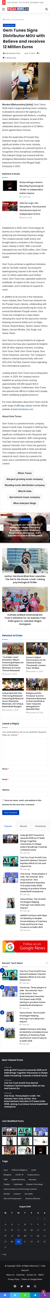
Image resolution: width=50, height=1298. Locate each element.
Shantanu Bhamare (32, 1198)
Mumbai (7, 1194)
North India (25, 491)
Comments (40, 826)
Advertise (20, 1275)
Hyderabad (18, 1184)
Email (5, 779)
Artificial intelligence (19, 1170)
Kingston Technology (34, 1184)
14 (31, 1230)
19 (18, 1236)
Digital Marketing (18, 1179)
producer (17, 1194)
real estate (29, 1194)
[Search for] (46, 10)
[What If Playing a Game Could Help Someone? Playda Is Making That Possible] (40, 1141)
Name (5, 769)
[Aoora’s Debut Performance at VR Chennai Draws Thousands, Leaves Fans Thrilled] (37, 648)
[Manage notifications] (43, 1292)
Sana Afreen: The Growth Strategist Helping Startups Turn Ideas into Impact (33, 903)
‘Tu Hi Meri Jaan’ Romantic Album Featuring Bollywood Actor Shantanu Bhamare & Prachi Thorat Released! (12, 664)
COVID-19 (19, 1175)
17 (5, 1236)
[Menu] (3, 10)
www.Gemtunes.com (23, 409)
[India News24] (18, 9)
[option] (25, 527)
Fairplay (7, 1184)
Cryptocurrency (33, 1175)
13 (25, 1230)
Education (32, 1179)
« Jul (4, 1254)
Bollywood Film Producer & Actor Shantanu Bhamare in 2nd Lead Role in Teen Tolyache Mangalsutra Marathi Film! (36, 701)
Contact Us (31, 1275)
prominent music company (25, 497)
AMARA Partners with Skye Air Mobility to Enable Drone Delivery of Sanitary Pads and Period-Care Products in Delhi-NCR (33, 921)
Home (7, 19)
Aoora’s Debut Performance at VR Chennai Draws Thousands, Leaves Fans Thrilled (36, 662)
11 (12, 1230)
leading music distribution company (25, 485)
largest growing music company (25, 479)
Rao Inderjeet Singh (25, 503)
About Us (10, 1275)
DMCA (41, 1275)
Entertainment (18, 19)
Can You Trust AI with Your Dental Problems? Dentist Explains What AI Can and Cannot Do (33, 862)
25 (12, 1241)
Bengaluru (8, 1175)
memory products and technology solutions (20, 1189)
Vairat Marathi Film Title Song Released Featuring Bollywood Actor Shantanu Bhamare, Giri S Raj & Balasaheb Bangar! (12, 700)
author (33, 1170)
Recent (23, 826)
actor (6, 1170)
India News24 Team (12, 53)
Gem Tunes (25, 473)
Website (5, 790)
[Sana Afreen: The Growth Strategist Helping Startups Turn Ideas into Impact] (10, 903)
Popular (8, 826)
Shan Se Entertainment (12, 1198)
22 (38, 1236)
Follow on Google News (32, 1279)
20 (25, 1236)
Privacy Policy (14, 1279)
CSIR (6, 1179)
